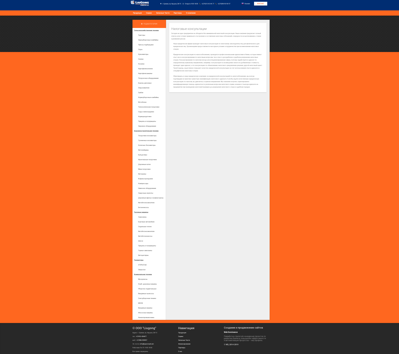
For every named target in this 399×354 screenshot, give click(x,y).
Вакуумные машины (145, 308)
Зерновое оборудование (147, 126)
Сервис (149, 13)
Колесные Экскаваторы (147, 145)
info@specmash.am (147, 344)
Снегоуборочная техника (147, 298)
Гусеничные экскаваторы (147, 140)
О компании (191, 13)
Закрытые (141, 270)
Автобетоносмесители (146, 203)
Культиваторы (143, 54)
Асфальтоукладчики (145, 179)
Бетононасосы (143, 207)
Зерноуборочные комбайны (148, 40)
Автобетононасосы (145, 236)
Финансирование (184, 344)
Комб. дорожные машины (147, 284)
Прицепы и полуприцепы (147, 121)
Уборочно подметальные (147, 289)
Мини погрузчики (144, 169)
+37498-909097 (141, 340)
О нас (180, 351)
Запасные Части (162, 13)
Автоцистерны (143, 255)
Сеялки (140, 59)
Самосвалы (142, 217)
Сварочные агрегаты (145, 193)
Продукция (137, 13)
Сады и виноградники (146, 112)
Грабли (140, 93)
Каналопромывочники (146, 317)
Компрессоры (143, 183)
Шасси (140, 241)
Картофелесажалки (145, 73)
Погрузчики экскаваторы (147, 136)
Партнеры (178, 13)
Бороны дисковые (144, 83)
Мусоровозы (142, 279)
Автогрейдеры (143, 150)
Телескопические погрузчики (148, 107)
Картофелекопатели (145, 69)
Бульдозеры (142, 155)
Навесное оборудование (147, 188)
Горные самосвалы (145, 250)
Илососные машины (145, 313)
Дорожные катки (144, 164)
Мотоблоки (142, 102)
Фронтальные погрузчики (147, 160)
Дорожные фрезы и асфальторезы (150, 198)
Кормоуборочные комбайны (148, 97)
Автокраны (142, 174)
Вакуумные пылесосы (146, 293)
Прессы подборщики (145, 45)
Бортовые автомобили (146, 222)
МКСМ (140, 303)
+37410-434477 (141, 336)
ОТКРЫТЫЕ (142, 265)
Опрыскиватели (143, 88)
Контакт (260, 3)
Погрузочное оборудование (148, 78)
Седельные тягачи (144, 227)
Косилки (141, 64)
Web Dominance (231, 332)
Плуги (140, 49)
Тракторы (141, 35)
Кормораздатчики (144, 116)
